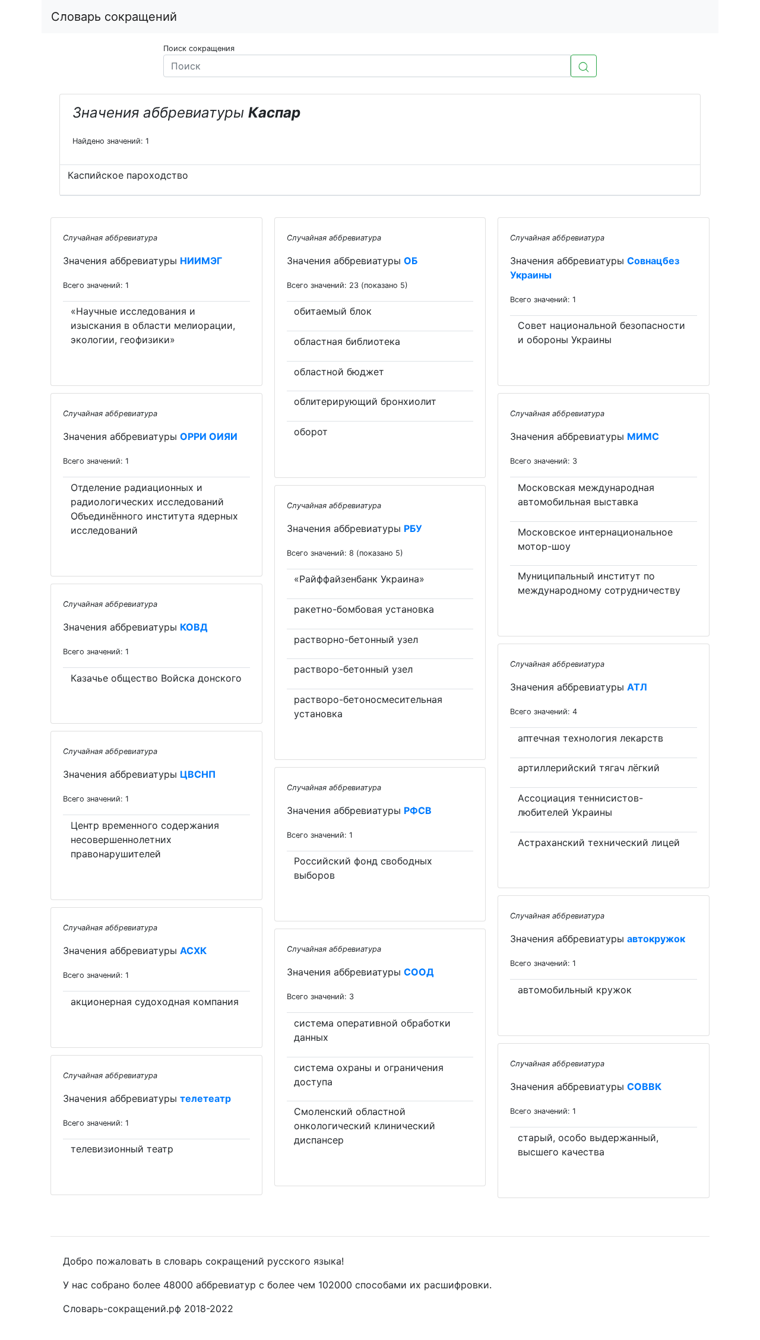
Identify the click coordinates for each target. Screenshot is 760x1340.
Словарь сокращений (114, 16)
